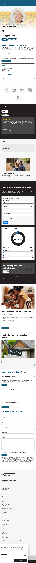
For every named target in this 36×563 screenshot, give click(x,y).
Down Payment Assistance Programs (7, 492)
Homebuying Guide (4, 485)
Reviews (9, 74)
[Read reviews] (6, 119)
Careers (3, 525)
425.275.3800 (6, 70)
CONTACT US (4, 454)
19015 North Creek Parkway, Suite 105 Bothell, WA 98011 (8, 69)
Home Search (4, 4)
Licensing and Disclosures (5, 541)
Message (3, 437)
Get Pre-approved (5, 328)
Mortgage (4, 2)
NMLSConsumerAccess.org (6, 520)
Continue (21, 560)
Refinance (3, 494)
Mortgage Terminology (5, 516)
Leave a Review (4, 111)
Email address (4, 427)
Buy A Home (4, 484)
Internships (3, 528)
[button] (18, 66)
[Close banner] (27, 544)
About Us (3, 522)
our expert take (13, 325)
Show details (23, 555)
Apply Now (4, 39)
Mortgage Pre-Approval (5, 488)
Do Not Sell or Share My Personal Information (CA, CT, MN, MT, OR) (11, 540)
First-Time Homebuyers (5, 489)
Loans (3, 501)
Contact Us (3, 532)
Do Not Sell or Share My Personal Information (7, 560)
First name (4, 417)
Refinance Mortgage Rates (5, 497)
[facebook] (3, 31)
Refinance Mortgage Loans (6, 504)
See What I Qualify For (12, 39)
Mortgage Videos (4, 517)
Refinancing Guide (4, 496)
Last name (4, 422)
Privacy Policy (17, 452)
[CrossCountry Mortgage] (9, 474)
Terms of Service (22, 452)
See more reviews (5, 114)
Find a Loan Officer (4, 533)
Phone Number (4, 432)
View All (32, 364)
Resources (3, 510)
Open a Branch (4, 529)
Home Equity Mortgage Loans (6, 505)
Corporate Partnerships (5, 524)
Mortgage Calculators (5, 512)
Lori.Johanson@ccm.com (6, 71)
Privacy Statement (5, 537)
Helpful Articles (4, 513)
